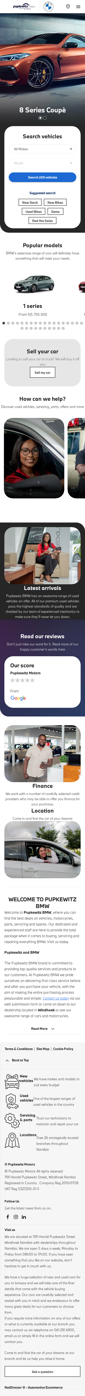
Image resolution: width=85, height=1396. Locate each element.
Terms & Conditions (19, 1049)
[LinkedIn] (24, 1217)
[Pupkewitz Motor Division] (24, 6)
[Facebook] (8, 1217)
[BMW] (48, 7)
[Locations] (68, 6)
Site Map (42, 1049)
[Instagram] (16, 1217)
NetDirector (13, 1387)
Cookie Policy (63, 1049)
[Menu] (78, 6)
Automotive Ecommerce (45, 1387)
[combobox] (42, 149)
